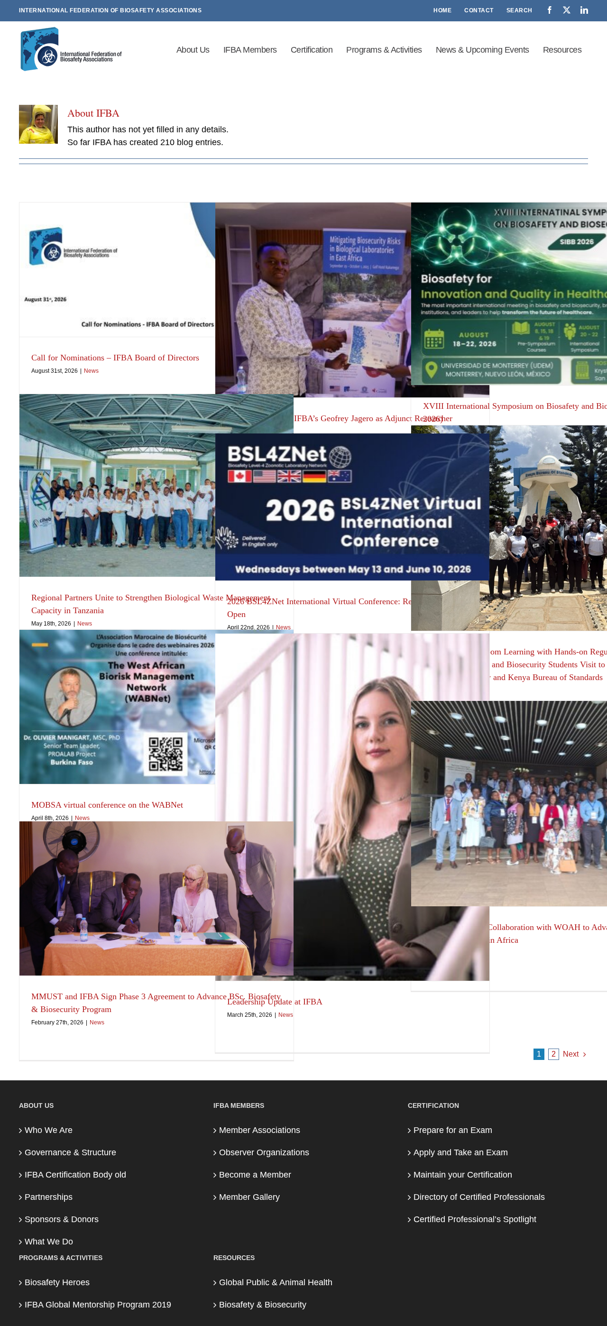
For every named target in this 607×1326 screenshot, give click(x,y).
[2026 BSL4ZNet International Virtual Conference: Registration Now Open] (352, 507)
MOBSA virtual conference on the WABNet (107, 805)
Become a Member (255, 1174)
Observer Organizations (264, 1152)
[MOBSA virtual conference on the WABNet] (156, 707)
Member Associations (259, 1130)
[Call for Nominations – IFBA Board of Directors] (156, 270)
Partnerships (49, 1197)
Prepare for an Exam (453, 1130)
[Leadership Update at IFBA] (352, 807)
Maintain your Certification (463, 1174)
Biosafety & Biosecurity (262, 1304)
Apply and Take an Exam (461, 1152)
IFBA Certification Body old (75, 1174)
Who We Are (49, 1130)
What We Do (49, 1241)
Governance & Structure (70, 1152)
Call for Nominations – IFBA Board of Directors (115, 357)
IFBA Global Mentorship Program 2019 (98, 1304)
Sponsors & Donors (62, 1219)
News (91, 371)
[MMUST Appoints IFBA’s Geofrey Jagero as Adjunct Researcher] (352, 300)
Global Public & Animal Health (275, 1282)
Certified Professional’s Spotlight (475, 1219)
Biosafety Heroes (57, 1282)
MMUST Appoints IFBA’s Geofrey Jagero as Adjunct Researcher (339, 418)
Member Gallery (249, 1197)
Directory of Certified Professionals (479, 1197)
